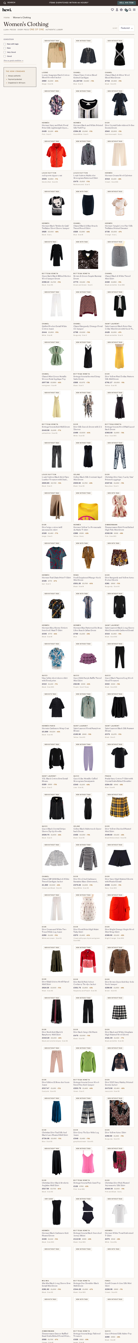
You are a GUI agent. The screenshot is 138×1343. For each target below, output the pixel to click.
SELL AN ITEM (127, 3)
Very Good (11, 52)
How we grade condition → (13, 60)
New (9, 48)
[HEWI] (7, 9)
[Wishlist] (113, 9)
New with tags (13, 44)
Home (7, 17)
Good (9, 56)
